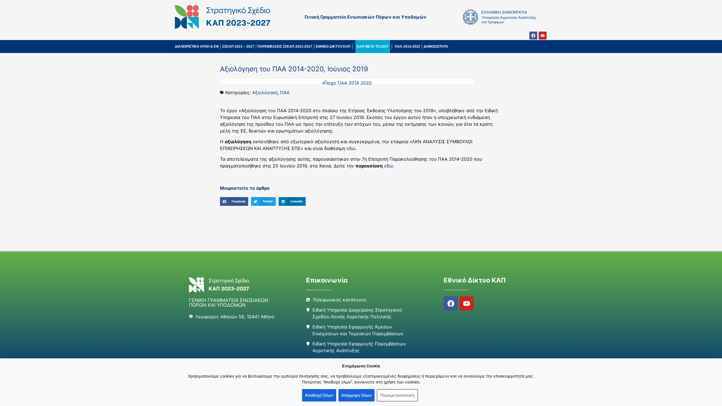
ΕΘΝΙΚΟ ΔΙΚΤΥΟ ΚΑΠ (333, 46)
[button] (234, 201)
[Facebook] (533, 35)
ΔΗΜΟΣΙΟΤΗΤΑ (436, 46)
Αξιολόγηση (265, 92)
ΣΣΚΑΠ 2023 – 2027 (238, 46)
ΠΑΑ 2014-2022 (407, 46)
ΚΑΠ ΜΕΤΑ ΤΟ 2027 (373, 46)
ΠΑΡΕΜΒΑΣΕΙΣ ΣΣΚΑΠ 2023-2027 (284, 46)
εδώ (351, 148)
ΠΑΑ (285, 92)
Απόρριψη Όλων (356, 395)
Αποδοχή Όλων (319, 395)
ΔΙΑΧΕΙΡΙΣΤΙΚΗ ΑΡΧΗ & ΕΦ (197, 46)
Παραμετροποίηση (397, 395)
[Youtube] (543, 35)
